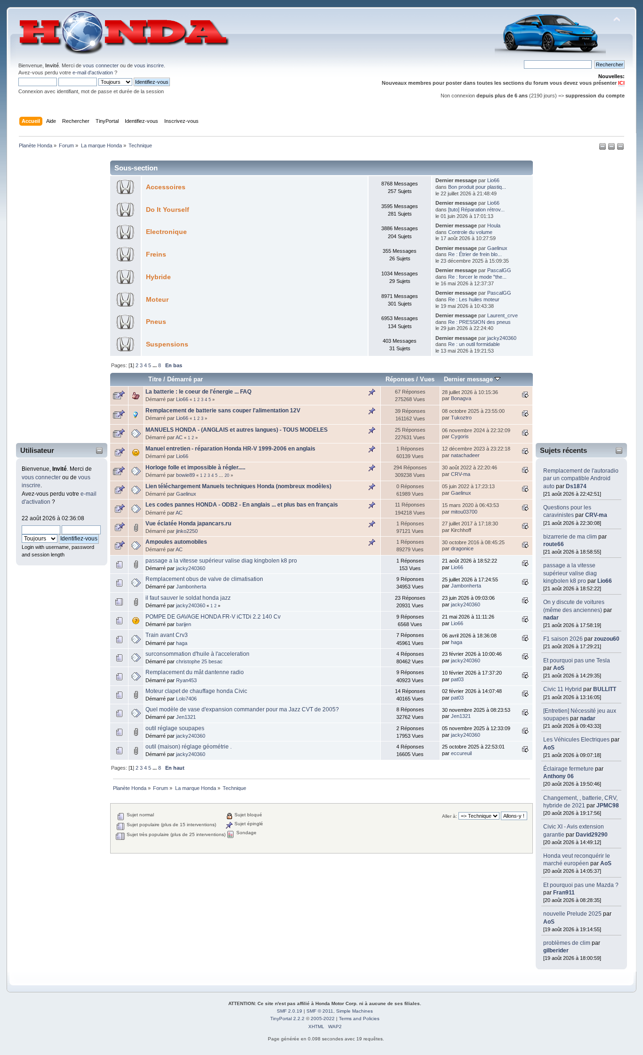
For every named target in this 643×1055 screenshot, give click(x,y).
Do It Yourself (167, 209)
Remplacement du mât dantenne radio (194, 672)
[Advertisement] (55, 298)
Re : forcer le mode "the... (477, 277)
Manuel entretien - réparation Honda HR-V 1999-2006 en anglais (230, 448)
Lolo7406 (186, 698)
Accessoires (165, 187)
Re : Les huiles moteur (473, 299)
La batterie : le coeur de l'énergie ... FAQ (198, 391)
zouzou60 (606, 639)
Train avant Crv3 (166, 635)
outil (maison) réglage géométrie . (188, 746)
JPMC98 (607, 805)
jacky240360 (501, 338)
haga (181, 643)
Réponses (400, 379)
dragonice (462, 548)
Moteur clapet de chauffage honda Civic (196, 691)
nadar (551, 617)
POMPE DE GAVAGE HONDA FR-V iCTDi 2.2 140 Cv (213, 616)
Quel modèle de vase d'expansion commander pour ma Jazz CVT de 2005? (242, 709)
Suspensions (167, 344)
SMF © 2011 (319, 1011)
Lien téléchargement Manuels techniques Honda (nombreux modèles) (238, 486)
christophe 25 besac (199, 661)
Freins (156, 254)
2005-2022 (323, 1018)
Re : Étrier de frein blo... (475, 254)
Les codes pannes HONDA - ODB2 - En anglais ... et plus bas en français (241, 504)
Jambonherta (191, 586)
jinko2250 (187, 531)
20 (227, 475)
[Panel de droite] (612, 148)
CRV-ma (596, 515)
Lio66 (604, 581)
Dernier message (469, 379)
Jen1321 (186, 717)
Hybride (158, 277)
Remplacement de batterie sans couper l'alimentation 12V (222, 410)
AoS (558, 668)
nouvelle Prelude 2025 (572, 913)
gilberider (556, 950)
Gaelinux (497, 248)
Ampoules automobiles (176, 542)
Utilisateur (37, 450)
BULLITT (604, 689)
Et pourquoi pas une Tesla (576, 660)
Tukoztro (461, 417)
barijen (183, 624)
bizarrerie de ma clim (570, 536)
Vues (427, 379)
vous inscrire (149, 65)
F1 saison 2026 (563, 639)
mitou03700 (464, 512)
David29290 (592, 834)
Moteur (157, 299)
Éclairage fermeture (569, 768)
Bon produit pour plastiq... (477, 187)
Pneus (156, 321)
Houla (493, 225)
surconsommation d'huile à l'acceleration (197, 654)
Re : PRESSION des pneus (479, 322)
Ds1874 (576, 486)
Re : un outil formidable (474, 344)
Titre (154, 379)
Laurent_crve (502, 315)
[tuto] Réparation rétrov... (476, 209)
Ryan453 (186, 680)
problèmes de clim (566, 943)
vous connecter (101, 65)
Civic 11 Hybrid (562, 689)
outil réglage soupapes (174, 728)
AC (179, 437)
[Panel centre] (620, 148)
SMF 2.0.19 (289, 1011)
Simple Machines (354, 1011)
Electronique (166, 231)
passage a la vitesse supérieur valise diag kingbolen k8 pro (570, 573)
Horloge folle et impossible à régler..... (195, 467)
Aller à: (449, 816)
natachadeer (465, 455)
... (155, 365)
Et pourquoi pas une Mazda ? (581, 885)
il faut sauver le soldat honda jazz (188, 598)
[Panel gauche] (603, 148)
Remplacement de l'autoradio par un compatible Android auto (581, 478)
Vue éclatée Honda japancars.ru (188, 523)
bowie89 (185, 475)
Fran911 (564, 892)
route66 (553, 544)
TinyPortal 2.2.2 (287, 1018)
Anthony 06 (558, 776)
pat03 (457, 679)
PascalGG (499, 270)
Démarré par (185, 379)
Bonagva (461, 398)
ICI (621, 83)
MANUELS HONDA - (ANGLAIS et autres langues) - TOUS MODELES (236, 430)
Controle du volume (470, 232)
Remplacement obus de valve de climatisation (204, 579)
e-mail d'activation (92, 72)
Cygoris (460, 436)
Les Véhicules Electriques (576, 739)
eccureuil (461, 753)
